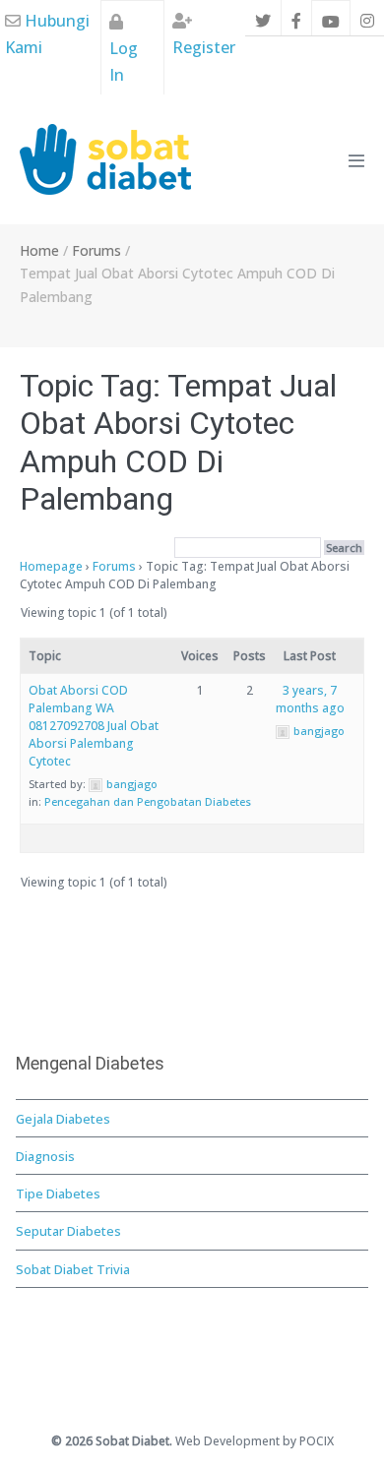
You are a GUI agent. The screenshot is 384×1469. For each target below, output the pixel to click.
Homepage (51, 566)
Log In (123, 61)
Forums (114, 566)
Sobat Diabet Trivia (73, 1269)
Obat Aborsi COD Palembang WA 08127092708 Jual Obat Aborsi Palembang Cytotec (94, 725)
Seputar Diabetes (68, 1231)
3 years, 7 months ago (310, 699)
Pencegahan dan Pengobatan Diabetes (147, 801)
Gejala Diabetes (63, 1119)
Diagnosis (45, 1156)
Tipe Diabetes (58, 1193)
